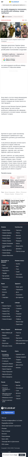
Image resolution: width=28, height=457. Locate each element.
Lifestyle (17, 302)
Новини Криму (6, 252)
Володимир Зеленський (5, 355)
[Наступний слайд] (26, 5)
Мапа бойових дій (7, 332)
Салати (18, 396)
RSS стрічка (5, 444)
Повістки (18, 332)
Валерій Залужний (7, 366)
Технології (5, 287)
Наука (3, 283)
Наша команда (6, 436)
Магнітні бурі (19, 321)
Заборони (19, 362)
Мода (17, 311)
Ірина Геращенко (8, 16)
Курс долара (5, 275)
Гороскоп (18, 306)
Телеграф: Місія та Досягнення (10, 441)
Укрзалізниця (6, 278)
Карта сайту (5, 439)
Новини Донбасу (7, 250)
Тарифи (4, 273)
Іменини (18, 367)
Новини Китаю (6, 316)
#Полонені (23, 192)
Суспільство (18, 227)
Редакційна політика (7, 423)
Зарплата (18, 230)
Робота (18, 233)
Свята (17, 351)
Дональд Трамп (6, 358)
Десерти (18, 393)
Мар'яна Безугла (7, 374)
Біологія (4, 292)
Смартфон (5, 297)
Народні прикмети (21, 357)
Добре (22, 455)
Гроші (4, 265)
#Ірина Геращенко (10, 192)
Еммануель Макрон (7, 363)
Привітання (19, 324)
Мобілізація (18, 329)
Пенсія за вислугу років (7, 401)
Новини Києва (6, 230)
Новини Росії (5, 311)
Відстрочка (19, 338)
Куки (15, 455)
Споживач (19, 308)
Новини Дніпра (6, 235)
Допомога (19, 248)
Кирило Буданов (6, 369)
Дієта (17, 292)
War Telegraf (12, 178)
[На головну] (14, 2)
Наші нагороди (6, 431)
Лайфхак (18, 319)
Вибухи (4, 335)
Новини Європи (6, 306)
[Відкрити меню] (2, 2)
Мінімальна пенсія (7, 397)
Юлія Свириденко (7, 377)
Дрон (3, 294)
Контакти (4, 433)
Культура (18, 316)
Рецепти (17, 382)
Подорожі (18, 313)
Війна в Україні (5, 329)
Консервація (19, 388)
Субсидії (18, 238)
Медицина (19, 240)
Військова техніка (7, 346)
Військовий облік (20, 343)
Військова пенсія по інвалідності (7, 394)
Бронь (17, 335)
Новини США (6, 308)
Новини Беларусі (7, 319)
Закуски (18, 398)
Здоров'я (17, 283)
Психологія (19, 294)
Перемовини (5, 338)
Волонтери (5, 343)
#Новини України (9, 194)
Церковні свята (20, 354)
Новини (3, 227)
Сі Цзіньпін (5, 361)
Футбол (18, 263)
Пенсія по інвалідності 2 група (6, 389)
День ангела (19, 365)
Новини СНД (5, 313)
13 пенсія (5, 385)
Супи (17, 390)
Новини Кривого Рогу (6, 246)
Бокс (17, 266)
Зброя (4, 340)
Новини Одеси (6, 238)
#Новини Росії (19, 194)
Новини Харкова (7, 233)
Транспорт (5, 268)
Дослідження (19, 297)
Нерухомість (5, 270)
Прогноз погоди (20, 251)
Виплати (18, 235)
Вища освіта (19, 246)
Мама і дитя (19, 287)
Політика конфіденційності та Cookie (12, 420)
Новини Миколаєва (7, 255)
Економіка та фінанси (5, 261)
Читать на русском (6, 20)
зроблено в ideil (6, 452)
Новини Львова (6, 240)
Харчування (19, 289)
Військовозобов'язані (22, 340)
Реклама (4, 428)
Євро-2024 (19, 274)
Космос (4, 289)
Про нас (4, 418)
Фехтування (19, 277)
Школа (18, 243)
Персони (3, 351)
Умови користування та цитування (11, 425)
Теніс (17, 269)
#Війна (18, 192)
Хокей (17, 271)
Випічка (18, 385)
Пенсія (3, 382)
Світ (2, 302)
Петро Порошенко (7, 371)
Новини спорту (19, 260)
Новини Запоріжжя (7, 243)
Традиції (18, 359)
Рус (26, 1)
